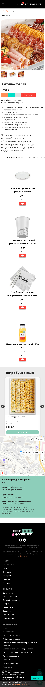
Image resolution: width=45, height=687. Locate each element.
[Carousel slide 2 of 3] (22, 67)
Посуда (6, 583)
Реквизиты (8, 667)
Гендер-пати (8, 615)
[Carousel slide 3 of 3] (27, 67)
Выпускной (8, 593)
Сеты (5, 568)
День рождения (10, 596)
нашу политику (20, 684)
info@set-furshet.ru (15, 490)
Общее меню (9, 565)
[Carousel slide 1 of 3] (17, 67)
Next (42, 407)
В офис (6, 604)
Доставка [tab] (33, 158)
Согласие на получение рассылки (18, 649)
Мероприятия (9, 632)
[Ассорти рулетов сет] (22, 396)
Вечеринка (8, 607)
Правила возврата (11, 656)
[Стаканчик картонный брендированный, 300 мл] (22, 227)
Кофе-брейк (8, 618)
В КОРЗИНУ (22, 432)
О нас (5, 628)
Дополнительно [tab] (15, 158)
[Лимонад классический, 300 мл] (22, 331)
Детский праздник (11, 600)
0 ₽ (25, 4)
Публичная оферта (11, 639)
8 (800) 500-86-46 (17, 487)
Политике (23, 556)
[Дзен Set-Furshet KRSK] (20, 540)
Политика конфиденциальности (17, 653)
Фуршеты (7, 572)
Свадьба (7, 611)
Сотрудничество (10, 663)
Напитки (6, 579)
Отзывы (6, 660)
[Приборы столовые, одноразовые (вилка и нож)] (22, 279)
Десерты (7, 576)
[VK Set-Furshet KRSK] (24, 540)
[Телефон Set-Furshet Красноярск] (16, 4)
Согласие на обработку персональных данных (20, 644)
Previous (3, 407)
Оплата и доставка (11, 635)
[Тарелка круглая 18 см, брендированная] (22, 175)
